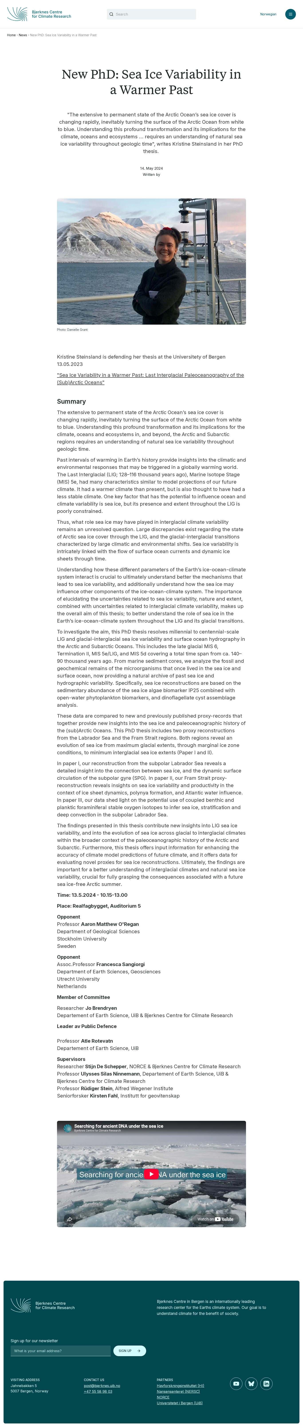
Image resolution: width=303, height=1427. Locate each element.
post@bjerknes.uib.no (102, 1385)
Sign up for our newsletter (34, 1340)
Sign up (125, 1351)
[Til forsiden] (51, 14)
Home (11, 35)
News (23, 35)
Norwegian (268, 14)
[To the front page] (78, 1305)
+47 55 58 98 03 (98, 1391)
